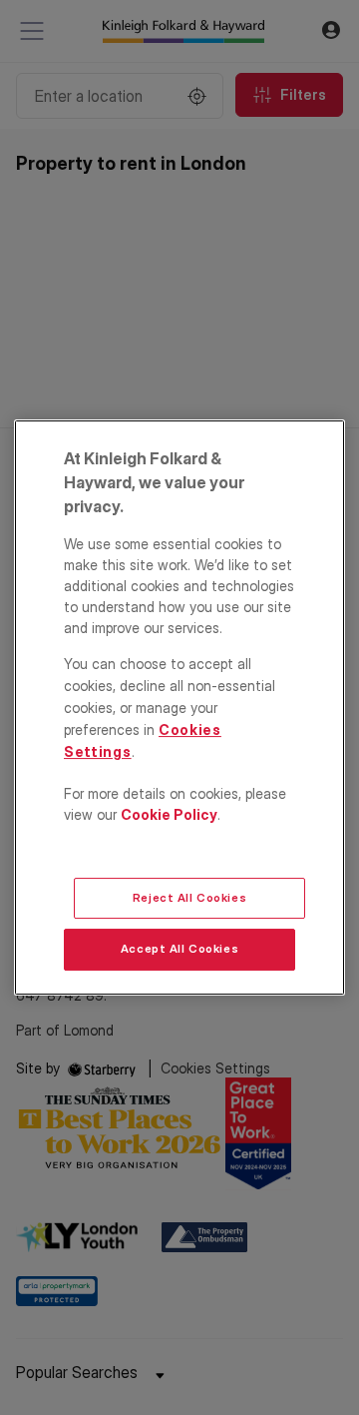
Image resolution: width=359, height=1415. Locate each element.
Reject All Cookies (189, 898)
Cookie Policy (169, 814)
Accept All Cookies (179, 950)
